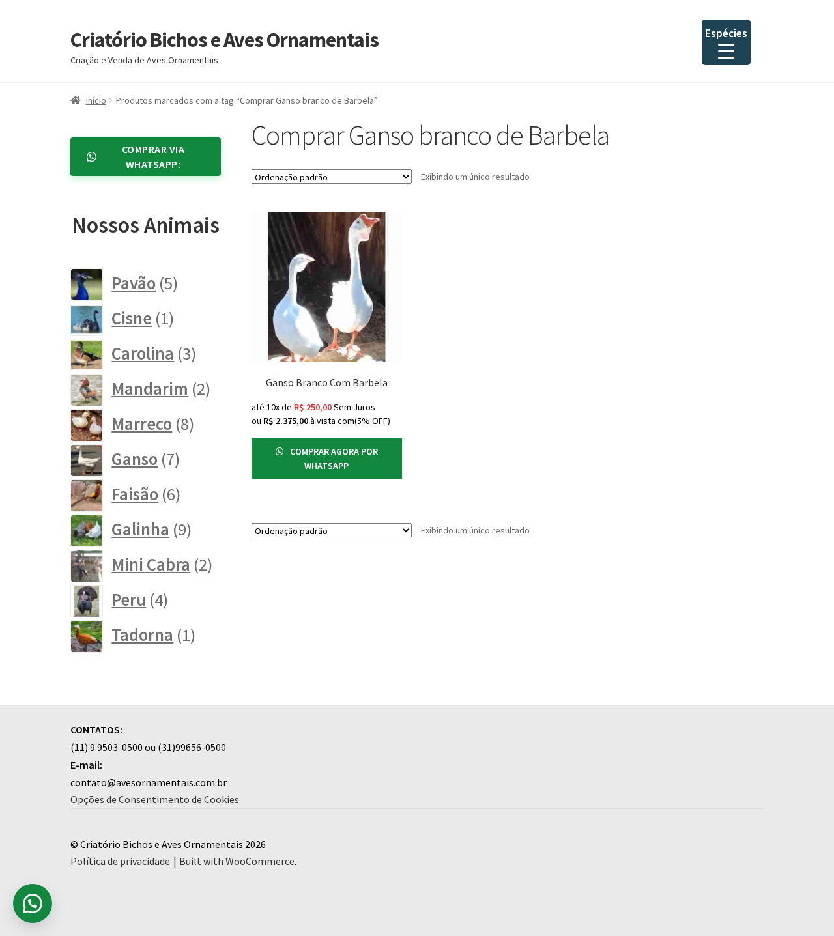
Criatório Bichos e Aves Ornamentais (224, 40)
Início (96, 100)
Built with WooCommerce (237, 861)
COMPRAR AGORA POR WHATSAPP (333, 459)
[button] (32, 903)
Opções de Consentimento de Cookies (154, 799)
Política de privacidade (120, 861)
